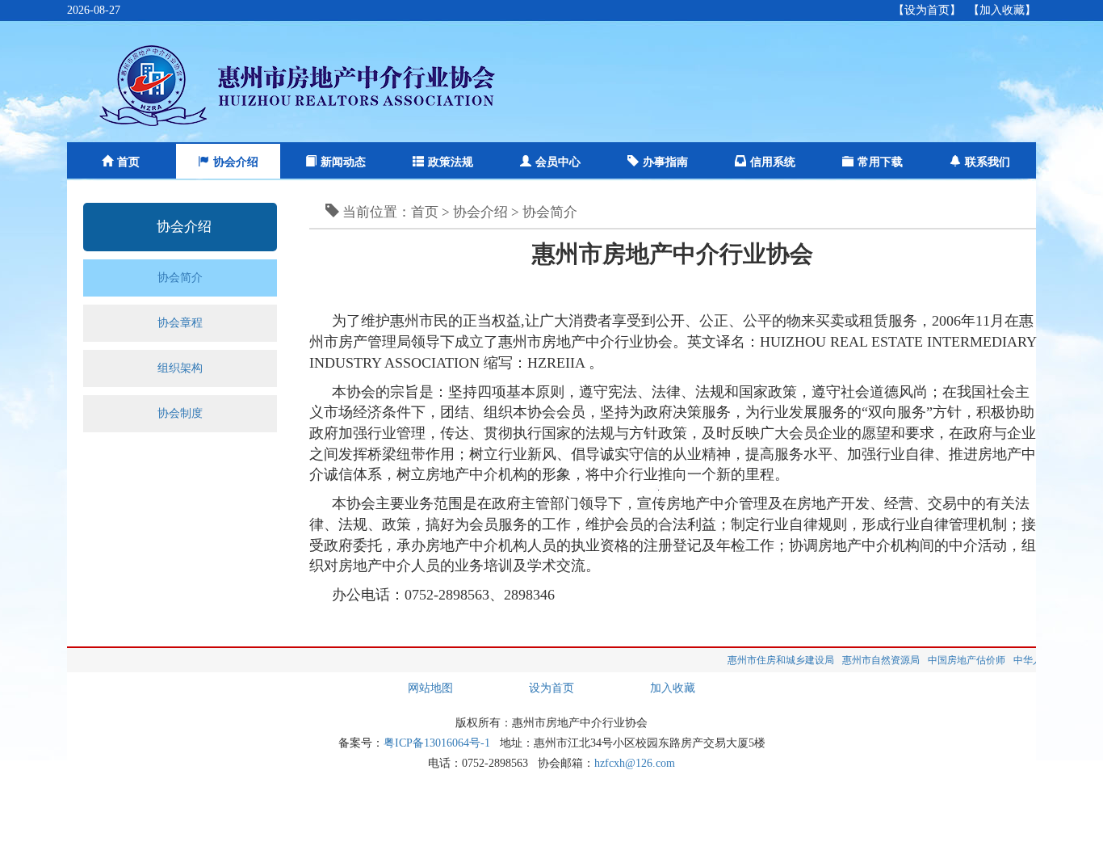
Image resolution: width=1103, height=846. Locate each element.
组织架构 (180, 368)
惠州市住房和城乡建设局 (767, 660)
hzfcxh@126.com (634, 763)
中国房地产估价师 (953, 660)
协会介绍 (235, 162)
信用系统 (772, 162)
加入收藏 (672, 688)
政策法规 (450, 162)
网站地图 (430, 688)
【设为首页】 (927, 10)
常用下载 (880, 162)
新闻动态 (343, 162)
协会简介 (180, 277)
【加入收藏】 (1002, 10)
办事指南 (665, 162)
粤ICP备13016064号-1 (437, 743)
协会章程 (180, 323)
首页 (128, 162)
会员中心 (558, 162)
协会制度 (180, 413)
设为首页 (551, 688)
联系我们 (987, 162)
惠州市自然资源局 (867, 660)
